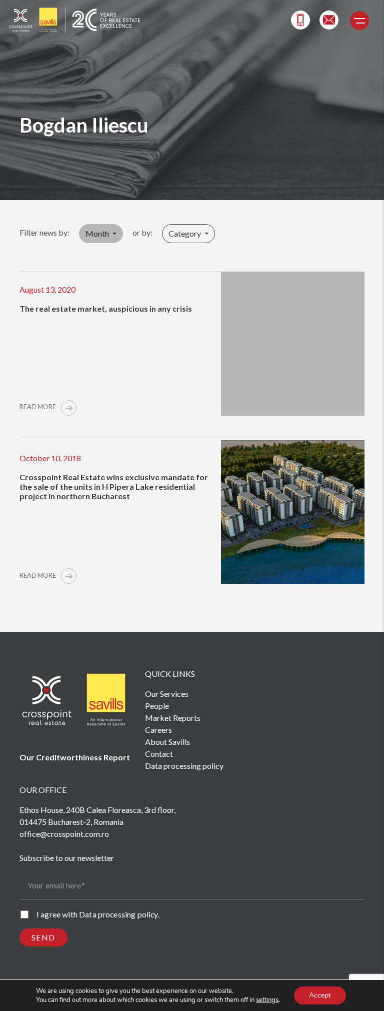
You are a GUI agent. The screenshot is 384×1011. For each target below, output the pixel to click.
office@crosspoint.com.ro (64, 833)
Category (185, 233)
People (157, 705)
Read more (38, 407)
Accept (320, 995)
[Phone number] (300, 20)
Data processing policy (184, 765)
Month (98, 233)
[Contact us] (329, 20)
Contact (159, 753)
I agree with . (98, 914)
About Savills (167, 741)
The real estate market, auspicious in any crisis (106, 308)
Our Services (166, 693)
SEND (44, 937)
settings (267, 999)
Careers (158, 729)
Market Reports (172, 717)
